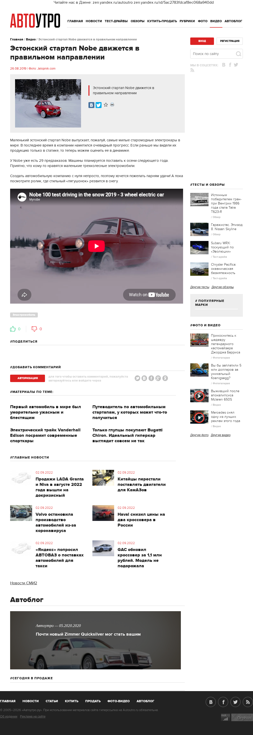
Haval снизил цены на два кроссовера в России (141, 520)
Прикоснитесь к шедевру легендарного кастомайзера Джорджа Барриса (225, 343)
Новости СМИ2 (23, 583)
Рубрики (187, 21)
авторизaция (28, 378)
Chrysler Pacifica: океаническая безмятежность (223, 268)
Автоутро (10, 700)
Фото (203, 21)
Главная (75, 21)
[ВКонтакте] (91, 105)
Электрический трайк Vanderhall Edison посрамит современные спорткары (45, 435)
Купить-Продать (162, 21)
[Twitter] (99, 105)
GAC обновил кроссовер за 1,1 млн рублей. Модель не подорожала (140, 558)
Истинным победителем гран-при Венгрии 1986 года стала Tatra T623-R (226, 203)
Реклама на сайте (32, 716)
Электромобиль (24, 315)
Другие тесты (199, 287)
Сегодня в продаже (32, 678)
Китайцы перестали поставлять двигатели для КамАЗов (142, 485)
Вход (202, 41)
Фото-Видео (118, 701)
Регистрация (229, 41)
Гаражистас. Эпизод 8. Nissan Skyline (227, 227)
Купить (71, 701)
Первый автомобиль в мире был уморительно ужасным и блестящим (45, 412)
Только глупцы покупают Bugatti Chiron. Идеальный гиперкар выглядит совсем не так (127, 435)
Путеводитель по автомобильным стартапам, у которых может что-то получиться (129, 412)
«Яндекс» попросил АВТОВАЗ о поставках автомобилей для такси (60, 558)
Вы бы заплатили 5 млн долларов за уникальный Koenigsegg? (226, 371)
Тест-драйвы (116, 21)
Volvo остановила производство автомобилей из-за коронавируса (56, 522)
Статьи (52, 701)
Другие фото (199, 435)
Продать (93, 701)
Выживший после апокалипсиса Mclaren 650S (225, 395)
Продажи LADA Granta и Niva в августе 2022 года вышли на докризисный (60, 487)
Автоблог (233, 21)
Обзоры (138, 21)
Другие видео (221, 435)
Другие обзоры (222, 287)
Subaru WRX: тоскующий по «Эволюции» (222, 247)
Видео (216, 21)
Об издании (8, 716)
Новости (94, 21)
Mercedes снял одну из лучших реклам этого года (225, 416)
